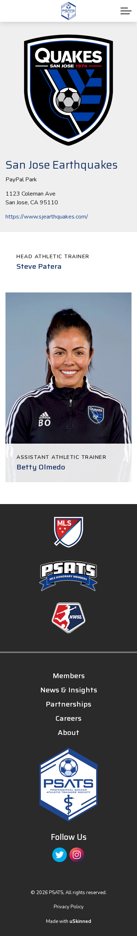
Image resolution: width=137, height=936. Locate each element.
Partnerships (68, 704)
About (68, 732)
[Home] (68, 785)
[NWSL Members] (68, 617)
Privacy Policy (69, 907)
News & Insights (68, 690)
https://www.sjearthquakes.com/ (46, 217)
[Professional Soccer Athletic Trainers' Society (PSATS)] (68, 11)
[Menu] (126, 11)
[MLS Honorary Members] (68, 576)
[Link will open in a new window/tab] (59, 854)
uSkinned (80, 921)
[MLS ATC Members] (68, 532)
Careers (68, 718)
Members (69, 675)
